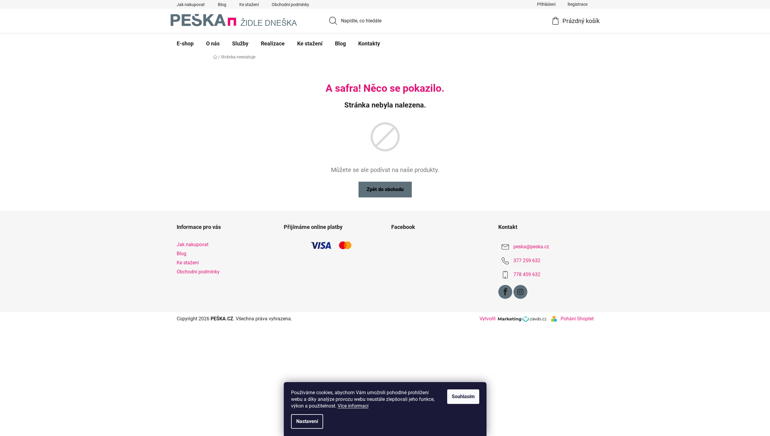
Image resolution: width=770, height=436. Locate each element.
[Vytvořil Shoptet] (554, 318)
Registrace (578, 4)
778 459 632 (526, 274)
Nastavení (307, 421)
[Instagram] (520, 292)
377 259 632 (526, 260)
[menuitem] (185, 43)
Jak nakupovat (191, 4)
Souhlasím (463, 396)
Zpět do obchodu (385, 189)
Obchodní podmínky (290, 4)
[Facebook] (505, 292)
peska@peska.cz (531, 246)
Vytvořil (489, 319)
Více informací (353, 406)
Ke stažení (249, 4)
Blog (222, 4)
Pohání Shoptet (577, 319)
